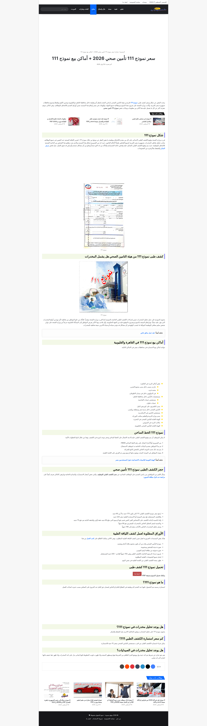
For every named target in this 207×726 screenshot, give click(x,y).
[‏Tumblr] (137, 666)
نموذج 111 (134, 103)
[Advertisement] (103, 32)
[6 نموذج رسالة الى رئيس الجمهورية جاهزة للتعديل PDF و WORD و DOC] (56, 690)
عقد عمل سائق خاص (148, 333)
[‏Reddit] (127, 666)
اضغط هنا (137, 574)
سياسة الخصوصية (135, 2)
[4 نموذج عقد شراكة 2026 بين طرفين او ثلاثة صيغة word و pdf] (151, 690)
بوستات (144, 2)
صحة (109, 9)
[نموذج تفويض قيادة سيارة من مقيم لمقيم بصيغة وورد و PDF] (88, 690)
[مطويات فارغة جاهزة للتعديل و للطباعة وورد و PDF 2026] (74, 121)
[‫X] (148, 666)
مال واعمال (101, 9)
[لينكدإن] (142, 666)
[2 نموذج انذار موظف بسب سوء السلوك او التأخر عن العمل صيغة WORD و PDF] (119, 690)
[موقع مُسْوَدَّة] (158, 9)
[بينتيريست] (132, 666)
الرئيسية (122, 52)
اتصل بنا (125, 2)
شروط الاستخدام (98, 719)
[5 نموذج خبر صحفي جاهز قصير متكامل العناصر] (159, 121)
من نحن (118, 719)
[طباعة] (122, 666)
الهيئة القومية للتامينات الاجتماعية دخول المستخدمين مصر (135, 460)
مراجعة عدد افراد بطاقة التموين (154, 477)
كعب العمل (90, 538)
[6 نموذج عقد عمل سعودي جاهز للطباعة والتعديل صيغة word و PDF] (116, 121)
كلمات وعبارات (84, 9)
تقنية (115, 9)
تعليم (121, 9)
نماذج (93, 9)
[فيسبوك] (153, 666)
